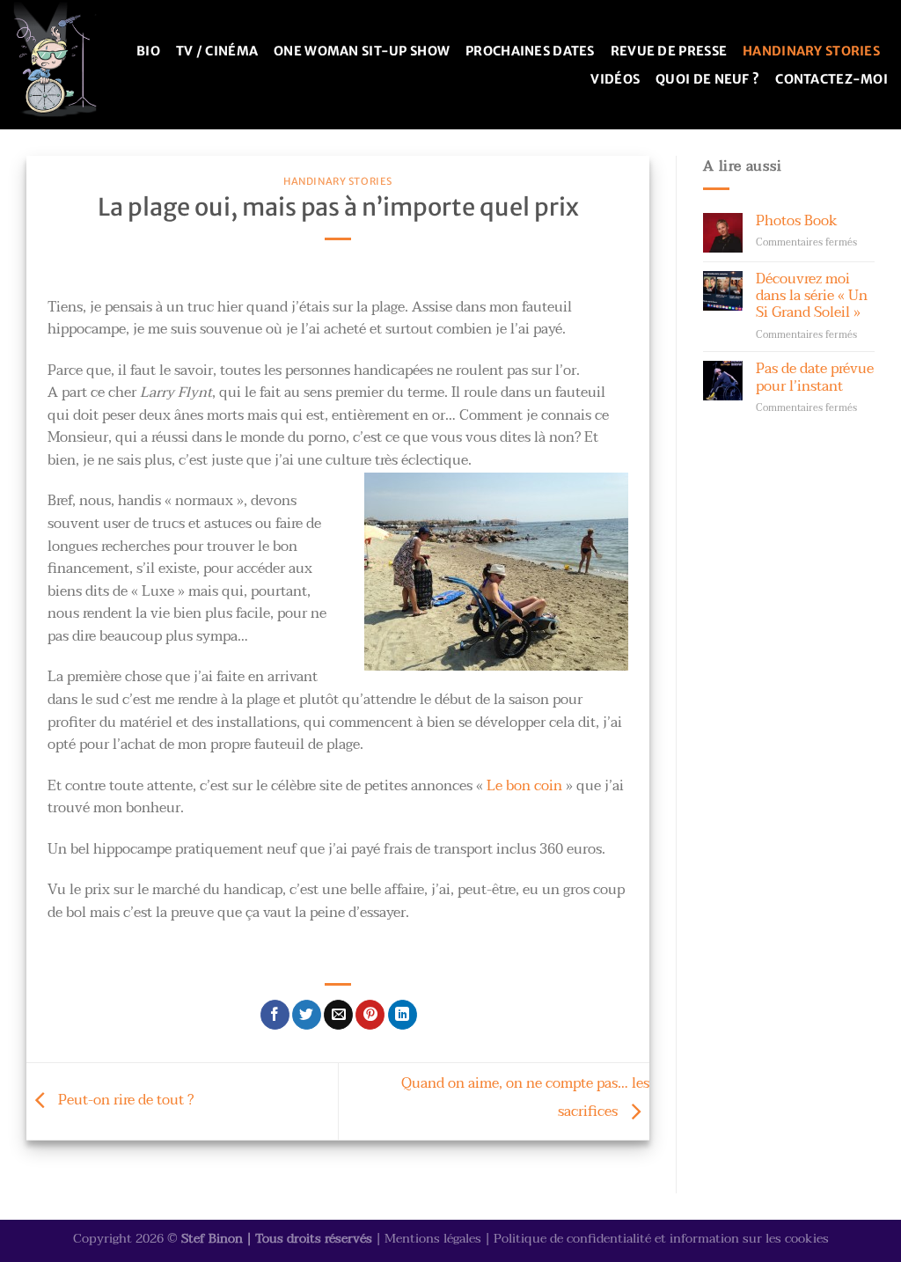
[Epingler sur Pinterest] (370, 1015)
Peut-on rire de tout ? (124, 1100)
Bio (148, 51)
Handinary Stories (811, 51)
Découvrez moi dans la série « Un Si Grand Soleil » (812, 296)
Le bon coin (524, 786)
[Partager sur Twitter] (306, 1015)
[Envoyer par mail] (338, 1015)
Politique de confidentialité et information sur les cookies (661, 1239)
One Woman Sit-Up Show (362, 51)
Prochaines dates (530, 51)
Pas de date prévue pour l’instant (815, 377)
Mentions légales (433, 1239)
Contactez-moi (831, 79)
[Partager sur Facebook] (274, 1015)
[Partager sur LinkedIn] (402, 1015)
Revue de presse (669, 51)
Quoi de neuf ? (707, 79)
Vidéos (615, 79)
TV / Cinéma (217, 51)
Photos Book (796, 221)
